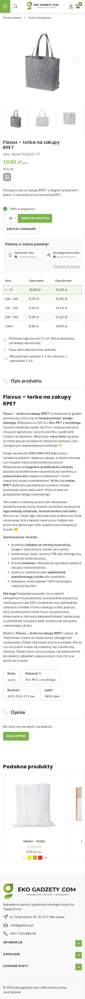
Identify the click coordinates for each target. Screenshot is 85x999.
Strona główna (12, 17)
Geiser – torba (34, 841)
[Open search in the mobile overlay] (15, 6)
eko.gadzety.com (27, 987)
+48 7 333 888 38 (23, 933)
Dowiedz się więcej (67, 266)
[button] (76, 61)
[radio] (7, 177)
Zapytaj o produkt (21, 229)
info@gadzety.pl (21, 925)
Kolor (8, 169)
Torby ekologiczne (39, 17)
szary (11, 679)
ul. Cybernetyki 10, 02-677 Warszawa (37, 917)
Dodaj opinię (16, 736)
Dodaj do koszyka (35, 218)
